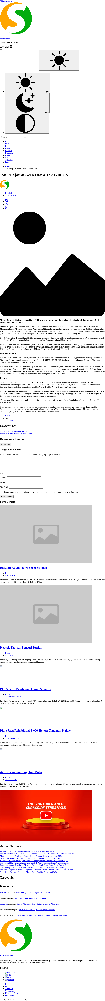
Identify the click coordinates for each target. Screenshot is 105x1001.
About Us (9, 988)
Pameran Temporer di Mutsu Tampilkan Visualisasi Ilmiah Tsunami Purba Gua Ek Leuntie (36, 870)
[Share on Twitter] (6, 204)
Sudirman (4, 904)
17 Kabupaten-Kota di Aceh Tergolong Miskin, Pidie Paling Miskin (41, 915)
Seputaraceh (5, 38)
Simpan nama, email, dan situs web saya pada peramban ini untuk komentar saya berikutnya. (40, 492)
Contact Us (9, 991)
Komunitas (9, 153)
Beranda (8, 984)
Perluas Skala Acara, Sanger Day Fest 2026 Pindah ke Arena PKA (27, 851)
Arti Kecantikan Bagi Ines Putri (21, 772)
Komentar (5, 473)
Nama (3, 478)
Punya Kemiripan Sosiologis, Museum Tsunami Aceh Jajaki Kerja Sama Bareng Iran (34, 865)
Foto (7, 162)
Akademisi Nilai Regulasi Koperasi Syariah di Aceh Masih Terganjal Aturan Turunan (34, 863)
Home (7, 166)
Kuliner (8, 155)
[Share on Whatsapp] (6, 208)
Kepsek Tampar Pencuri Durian (21, 647)
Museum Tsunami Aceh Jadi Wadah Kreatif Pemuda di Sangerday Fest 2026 (31, 856)
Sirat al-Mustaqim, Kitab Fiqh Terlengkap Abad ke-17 (38, 904)
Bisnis (7, 148)
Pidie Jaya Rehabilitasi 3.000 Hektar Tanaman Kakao (35, 730)
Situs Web (4, 487)
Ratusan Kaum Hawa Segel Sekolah (23, 567)
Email (3, 482)
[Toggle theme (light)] (59, 60)
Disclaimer (9, 995)
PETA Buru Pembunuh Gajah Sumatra (25, 689)
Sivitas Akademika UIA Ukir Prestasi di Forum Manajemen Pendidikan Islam (31, 858)
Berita (7, 141)
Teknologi (9, 160)
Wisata (7, 157)
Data (7, 144)
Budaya (8, 146)
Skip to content (6, 1)
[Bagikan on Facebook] (6, 201)
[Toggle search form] (1, 49)
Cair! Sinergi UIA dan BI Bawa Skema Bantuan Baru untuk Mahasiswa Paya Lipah (34, 867)
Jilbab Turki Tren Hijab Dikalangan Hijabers (37, 910)
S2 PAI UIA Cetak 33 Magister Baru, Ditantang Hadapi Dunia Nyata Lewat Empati (34, 860)
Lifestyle (8, 151)
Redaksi (3, 892)
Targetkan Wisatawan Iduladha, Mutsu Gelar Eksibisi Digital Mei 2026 (28, 872)
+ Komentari (5, 445)
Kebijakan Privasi (12, 993)
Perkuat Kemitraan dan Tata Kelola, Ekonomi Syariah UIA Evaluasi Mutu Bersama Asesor (37, 854)
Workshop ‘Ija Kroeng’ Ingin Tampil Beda (32, 892)
